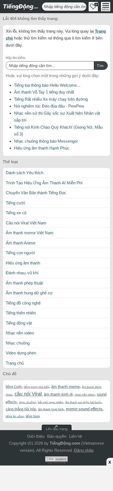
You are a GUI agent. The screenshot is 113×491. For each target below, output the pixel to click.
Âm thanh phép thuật (24, 283)
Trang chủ (15, 363)
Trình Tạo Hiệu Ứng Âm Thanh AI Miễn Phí (44, 182)
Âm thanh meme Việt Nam (29, 232)
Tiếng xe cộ (16, 212)
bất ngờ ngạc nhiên (50, 402)
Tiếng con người (20, 252)
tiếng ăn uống (15, 416)
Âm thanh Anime (20, 243)
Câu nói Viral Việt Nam (26, 223)
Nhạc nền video (20, 333)
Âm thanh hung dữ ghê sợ (29, 292)
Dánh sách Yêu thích (24, 172)
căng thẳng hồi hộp (21, 409)
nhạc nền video (85, 394)
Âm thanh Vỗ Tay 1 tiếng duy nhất (44, 92)
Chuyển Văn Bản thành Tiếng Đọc (36, 192)
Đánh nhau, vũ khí (22, 272)
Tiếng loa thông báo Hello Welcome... (47, 85)
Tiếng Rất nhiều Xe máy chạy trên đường (51, 99)
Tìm (100, 65)
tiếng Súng (33, 416)
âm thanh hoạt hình (51, 409)
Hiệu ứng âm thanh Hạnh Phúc (41, 148)
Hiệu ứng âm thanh (23, 263)
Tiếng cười (15, 203)
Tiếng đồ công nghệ (23, 303)
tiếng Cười (14, 387)
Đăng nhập (84, 450)
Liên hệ (75, 436)
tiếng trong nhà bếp (36, 386)
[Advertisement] (56, 477)
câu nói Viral (28, 394)
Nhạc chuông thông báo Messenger (46, 141)
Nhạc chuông (18, 343)
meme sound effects (84, 409)
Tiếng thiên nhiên (21, 313)
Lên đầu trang (56, 429)
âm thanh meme (65, 386)
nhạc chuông (27, 402)
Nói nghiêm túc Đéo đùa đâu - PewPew (49, 106)
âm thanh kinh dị (58, 394)
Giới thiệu (35, 436)
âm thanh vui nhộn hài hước (83, 402)
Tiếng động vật (19, 323)
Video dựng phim (21, 353)
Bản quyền (56, 436)
